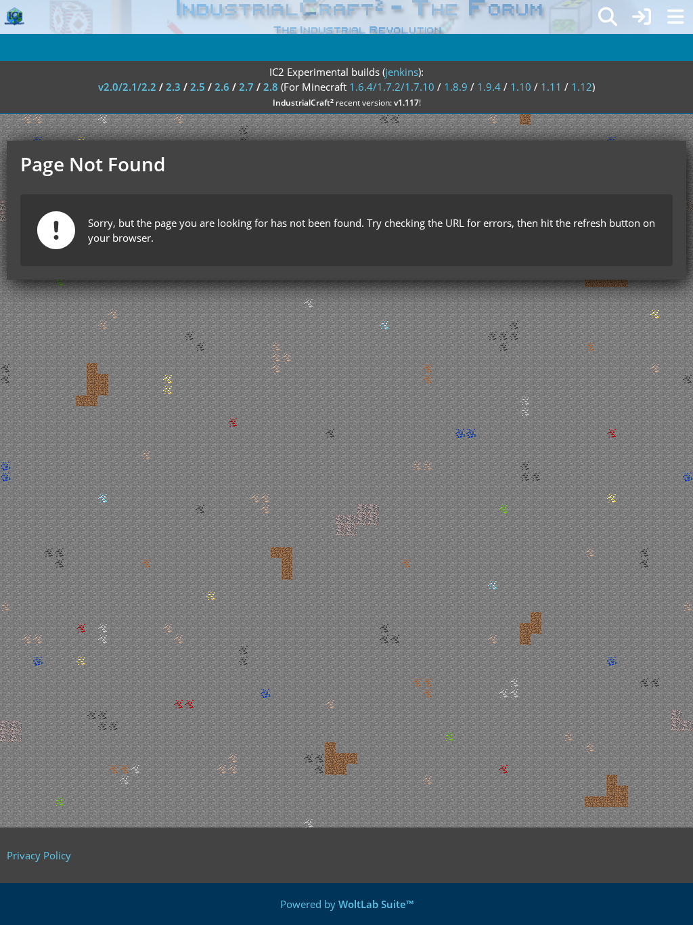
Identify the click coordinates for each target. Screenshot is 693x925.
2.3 (173, 86)
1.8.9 (456, 86)
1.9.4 (489, 86)
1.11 (551, 86)
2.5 (197, 86)
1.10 (520, 86)
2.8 (270, 86)
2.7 (246, 86)
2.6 (222, 86)
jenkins (401, 72)
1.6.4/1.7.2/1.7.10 (391, 86)
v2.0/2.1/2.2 (127, 86)
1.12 (581, 86)
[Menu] (675, 16)
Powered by (346, 904)
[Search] (607, 16)
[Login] (641, 17)
